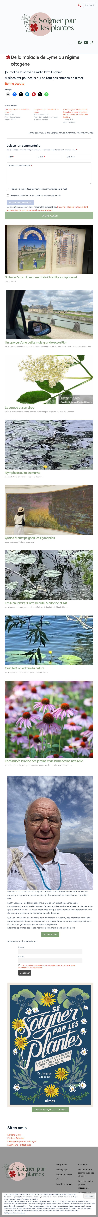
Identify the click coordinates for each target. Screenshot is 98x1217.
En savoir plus (50, 934)
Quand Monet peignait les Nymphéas (30, 538)
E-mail (41, 157)
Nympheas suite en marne (22, 473)
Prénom (21, 947)
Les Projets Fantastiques (19, 1145)
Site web (71, 157)
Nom (11, 157)
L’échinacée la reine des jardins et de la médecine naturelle (44, 761)
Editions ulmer (14, 1134)
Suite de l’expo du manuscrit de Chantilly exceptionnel (41, 277)
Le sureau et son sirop (19, 407)
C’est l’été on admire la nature (24, 668)
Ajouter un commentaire (20, 165)
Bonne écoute (14, 83)
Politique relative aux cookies (14, 1213)
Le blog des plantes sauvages (21, 1141)
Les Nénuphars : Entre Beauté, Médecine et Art (36, 603)
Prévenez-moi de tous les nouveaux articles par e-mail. (36, 195)
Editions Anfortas (15, 1138)
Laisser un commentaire (20, 202)
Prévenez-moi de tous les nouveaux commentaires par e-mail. (39, 189)
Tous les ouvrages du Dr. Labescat (50, 1109)
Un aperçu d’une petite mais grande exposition (36, 342)
